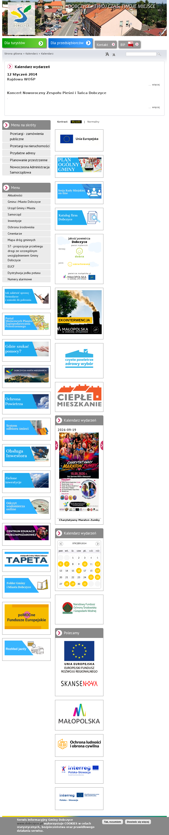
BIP (123, 45)
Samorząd (14, 214)
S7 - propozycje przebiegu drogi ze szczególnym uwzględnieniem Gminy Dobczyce (25, 253)
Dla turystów (14, 42)
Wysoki (76, 121)
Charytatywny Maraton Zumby (79, 520)
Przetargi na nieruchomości (30, 146)
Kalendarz (32, 53)
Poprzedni (56, 445)
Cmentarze (15, 233)
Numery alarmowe (20, 279)
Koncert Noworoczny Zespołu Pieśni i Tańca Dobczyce (56, 93)
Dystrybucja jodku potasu (24, 273)
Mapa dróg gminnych (21, 240)
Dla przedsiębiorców (67, 42)
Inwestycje (15, 221)
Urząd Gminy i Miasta (21, 208)
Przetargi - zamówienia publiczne (27, 136)
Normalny (93, 121)
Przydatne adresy (22, 153)
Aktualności (15, 195)
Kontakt (102, 45)
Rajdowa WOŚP (21, 79)
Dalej (101, 445)
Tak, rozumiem (112, 822)
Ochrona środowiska (21, 227)
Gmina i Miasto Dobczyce (24, 202)
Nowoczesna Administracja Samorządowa (30, 169)
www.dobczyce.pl (30, 823)
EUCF (11, 266)
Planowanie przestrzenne (29, 160)
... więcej (154, 84)
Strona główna (13, 53)
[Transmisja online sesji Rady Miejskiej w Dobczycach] (79, 197)
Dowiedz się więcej (138, 822)
